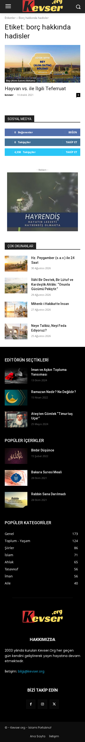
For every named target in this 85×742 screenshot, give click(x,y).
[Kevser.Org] (42, 616)
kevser (9, 95)
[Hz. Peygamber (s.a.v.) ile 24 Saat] (16, 264)
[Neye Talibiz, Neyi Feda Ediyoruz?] (16, 331)
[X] (54, 704)
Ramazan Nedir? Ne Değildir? (53, 392)
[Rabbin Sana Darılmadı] (16, 500)
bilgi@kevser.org (31, 671)
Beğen (72, 132)
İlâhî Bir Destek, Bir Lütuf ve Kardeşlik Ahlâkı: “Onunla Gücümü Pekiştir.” (52, 284)
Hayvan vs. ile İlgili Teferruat (35, 88)
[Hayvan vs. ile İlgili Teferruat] (42, 64)
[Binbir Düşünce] (16, 456)
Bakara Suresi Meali (46, 472)
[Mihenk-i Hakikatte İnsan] (16, 309)
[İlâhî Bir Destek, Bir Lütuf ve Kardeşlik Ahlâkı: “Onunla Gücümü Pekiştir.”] (16, 285)
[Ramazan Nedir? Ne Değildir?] (16, 397)
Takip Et (71, 142)
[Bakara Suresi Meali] (16, 478)
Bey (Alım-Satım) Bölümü (20, 80)
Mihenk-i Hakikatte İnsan (50, 304)
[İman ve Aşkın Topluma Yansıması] (16, 375)
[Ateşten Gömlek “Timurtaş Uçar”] (16, 419)
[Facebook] (30, 704)
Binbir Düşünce (42, 450)
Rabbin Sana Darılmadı (48, 494)
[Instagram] (42, 704)
